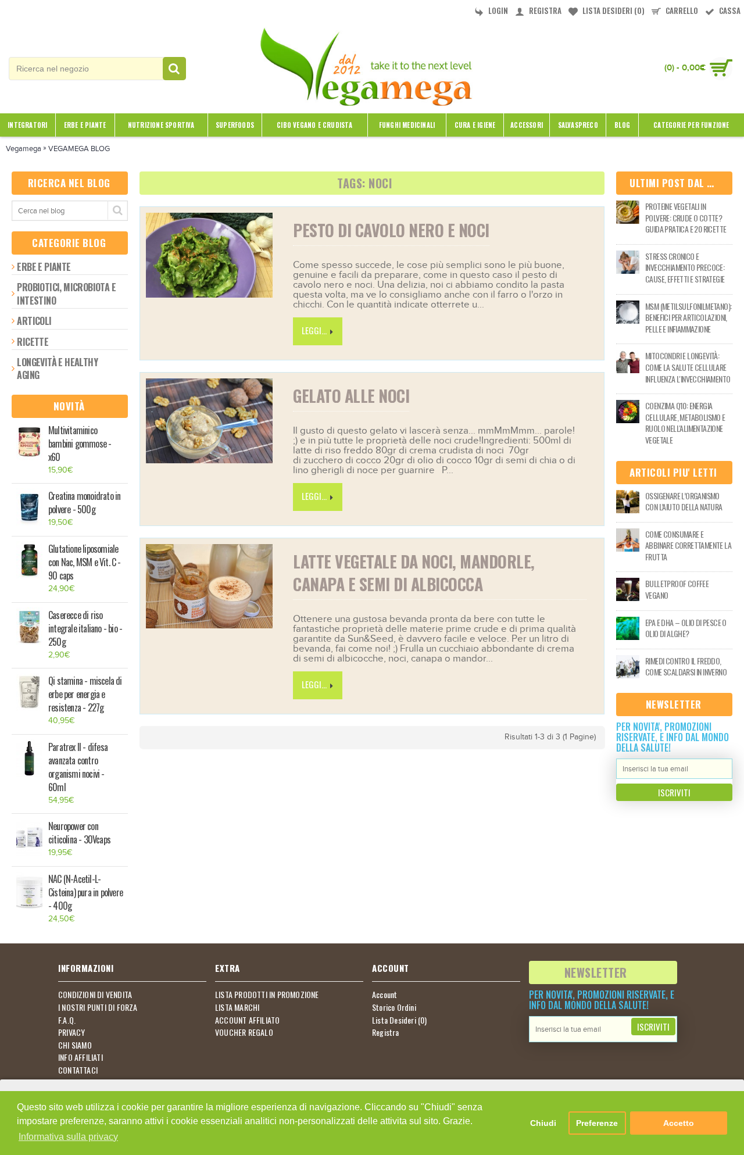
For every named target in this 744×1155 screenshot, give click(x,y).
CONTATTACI (78, 1070)
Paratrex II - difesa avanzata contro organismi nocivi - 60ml (78, 767)
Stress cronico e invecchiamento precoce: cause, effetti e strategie (684, 268)
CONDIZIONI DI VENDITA (95, 994)
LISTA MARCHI (237, 1007)
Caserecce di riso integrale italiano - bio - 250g (85, 629)
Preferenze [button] (597, 1123)
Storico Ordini (394, 1007)
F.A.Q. (67, 1020)
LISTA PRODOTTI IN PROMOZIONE (267, 994)
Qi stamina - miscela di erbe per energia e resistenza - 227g (85, 694)
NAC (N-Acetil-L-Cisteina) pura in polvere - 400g (85, 892)
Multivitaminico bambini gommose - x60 (79, 444)
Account (384, 994)
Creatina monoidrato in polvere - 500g (84, 502)
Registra (385, 1032)
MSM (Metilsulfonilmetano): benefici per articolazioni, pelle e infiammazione (688, 318)
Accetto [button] (678, 1123)
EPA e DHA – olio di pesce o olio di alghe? (686, 628)
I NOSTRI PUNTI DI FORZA (98, 1007)
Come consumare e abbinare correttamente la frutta (688, 545)
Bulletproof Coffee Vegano (677, 589)
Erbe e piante (43, 267)
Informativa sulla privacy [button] (68, 1137)
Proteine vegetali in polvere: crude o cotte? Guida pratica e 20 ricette (685, 218)
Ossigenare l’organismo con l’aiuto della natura (683, 501)
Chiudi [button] (543, 1123)
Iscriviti (674, 792)
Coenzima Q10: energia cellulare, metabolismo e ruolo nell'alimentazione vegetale (685, 422)
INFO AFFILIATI (80, 1057)
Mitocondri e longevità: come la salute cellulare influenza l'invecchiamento (687, 367)
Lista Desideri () (399, 1020)
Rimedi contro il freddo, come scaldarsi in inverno (686, 666)
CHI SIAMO (75, 1045)
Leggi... (314, 330)
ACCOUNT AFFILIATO (247, 1020)
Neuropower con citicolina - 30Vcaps (79, 833)
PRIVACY (71, 1032)
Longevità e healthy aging (57, 368)
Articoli (34, 321)
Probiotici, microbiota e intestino (66, 293)
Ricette (32, 342)
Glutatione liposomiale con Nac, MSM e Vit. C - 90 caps (84, 562)
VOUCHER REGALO (244, 1032)
